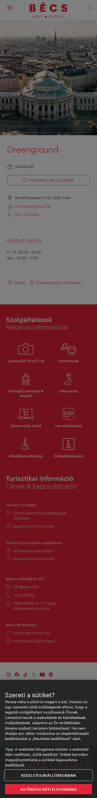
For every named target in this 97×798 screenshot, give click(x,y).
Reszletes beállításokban (48, 775)
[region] (48, 739)
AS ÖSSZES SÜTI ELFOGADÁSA (48, 789)
